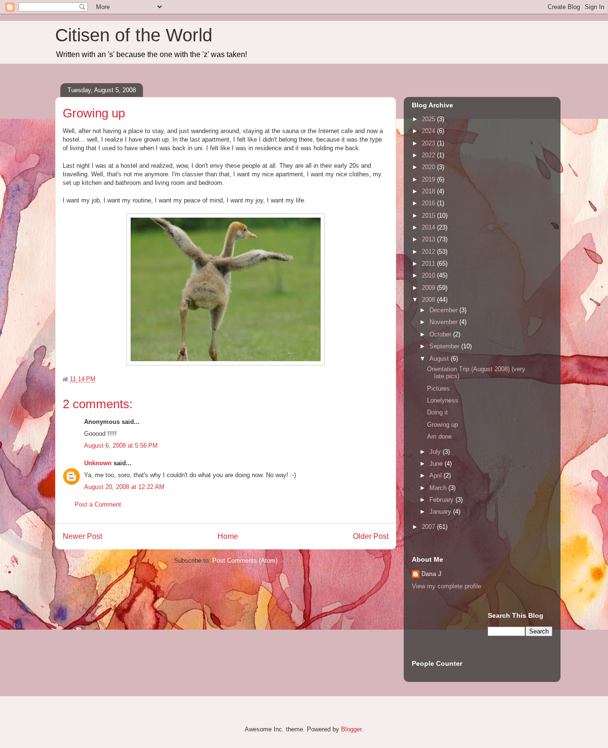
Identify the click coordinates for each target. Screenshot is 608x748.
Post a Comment (98, 504)
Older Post (371, 536)
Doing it (437, 412)
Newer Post (82, 536)
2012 (429, 251)
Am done (439, 436)
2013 (429, 239)
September (445, 346)
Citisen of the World (133, 35)
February (442, 499)
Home (228, 536)
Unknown (98, 463)
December (444, 310)
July (436, 451)
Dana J (431, 573)
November (444, 322)
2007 (429, 526)
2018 (429, 191)
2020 (429, 167)
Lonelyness (442, 400)
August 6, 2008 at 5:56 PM (121, 445)
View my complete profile (446, 586)
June (437, 463)
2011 (429, 263)
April (436, 475)
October (441, 334)
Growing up (442, 424)
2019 (429, 179)
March (438, 487)
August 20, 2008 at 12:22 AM (124, 486)
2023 (429, 143)
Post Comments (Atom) (244, 560)
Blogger (351, 729)
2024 (429, 130)
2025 (429, 119)
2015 (429, 215)
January (441, 511)
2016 (429, 203)
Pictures (438, 388)
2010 (429, 275)
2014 (429, 227)
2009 (429, 287)
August (440, 358)
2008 (429, 299)
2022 (429, 155)
